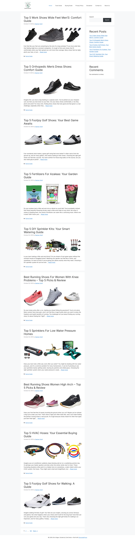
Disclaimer (89, 5)
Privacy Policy (79, 5)
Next (35, 531)
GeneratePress (83, 537)
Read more (43, 52)
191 (31, 531)
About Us (107, 5)
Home (50, 5)
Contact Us (98, 5)
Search (91, 17)
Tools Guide (58, 5)
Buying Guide (68, 5)
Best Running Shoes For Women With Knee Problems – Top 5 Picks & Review (51, 278)
